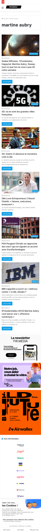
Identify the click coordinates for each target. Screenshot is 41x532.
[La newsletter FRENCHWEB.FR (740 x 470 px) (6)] (20, 360)
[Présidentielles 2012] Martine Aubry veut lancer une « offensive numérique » (20, 314)
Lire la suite (7, 81)
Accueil (5, 18)
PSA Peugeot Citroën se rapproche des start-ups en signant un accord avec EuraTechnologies (20, 246)
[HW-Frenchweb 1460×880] (20, 387)
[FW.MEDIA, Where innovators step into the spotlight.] (13, 7)
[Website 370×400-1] (20, 434)
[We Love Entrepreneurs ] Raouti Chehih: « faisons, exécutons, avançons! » (18, 201)
